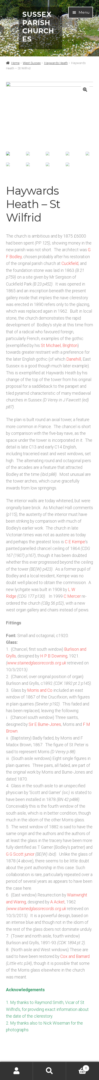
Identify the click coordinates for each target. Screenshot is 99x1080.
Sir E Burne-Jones (45, 724)
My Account (16, 1071)
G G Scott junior (20, 854)
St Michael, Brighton (59, 345)
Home (15, 63)
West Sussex (32, 63)
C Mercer (72, 596)
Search (49, 1071)
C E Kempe (75, 541)
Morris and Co (39, 690)
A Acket (57, 902)
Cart (76, 1066)
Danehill (73, 359)
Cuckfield (70, 263)
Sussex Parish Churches (38, 26)
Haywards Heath (56, 63)
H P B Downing (53, 656)
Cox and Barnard (75, 956)
